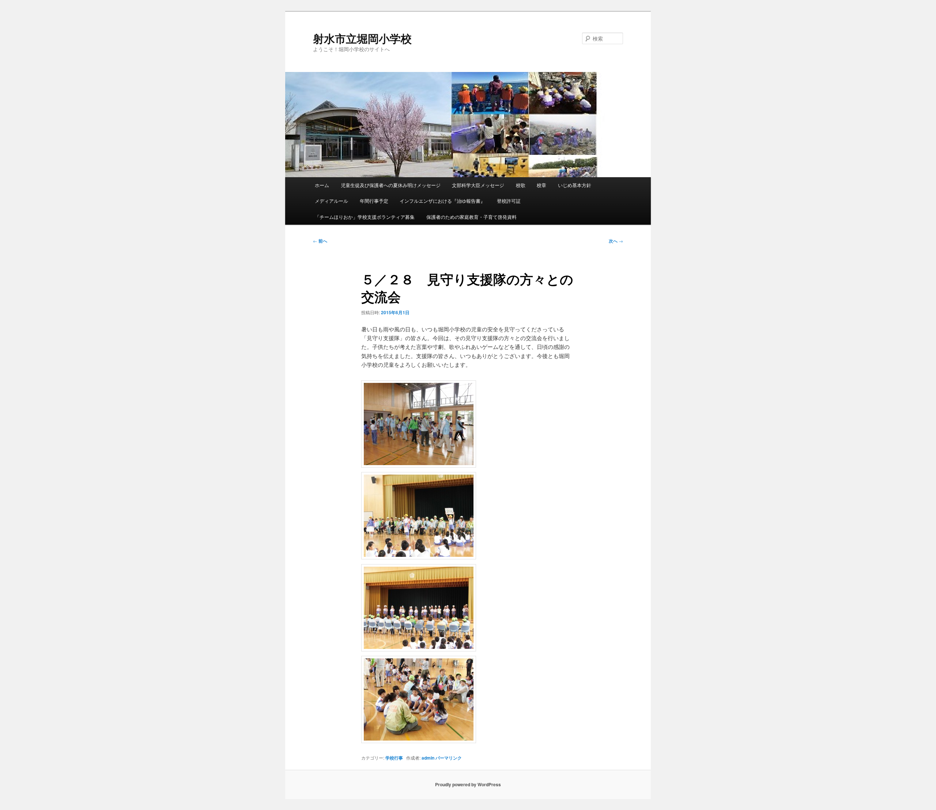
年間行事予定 (374, 200)
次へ (616, 240)
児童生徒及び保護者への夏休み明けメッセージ (391, 185)
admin (428, 757)
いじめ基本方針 (574, 185)
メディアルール (331, 200)
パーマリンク (448, 757)
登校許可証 (509, 200)
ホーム (322, 185)
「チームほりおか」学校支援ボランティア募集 (365, 216)
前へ (320, 240)
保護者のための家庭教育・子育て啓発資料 (471, 216)
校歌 (520, 185)
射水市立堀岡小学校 (362, 38)
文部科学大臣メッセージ (478, 185)
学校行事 (394, 757)
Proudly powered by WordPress (468, 784)
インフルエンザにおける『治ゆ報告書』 (442, 200)
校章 (541, 185)
